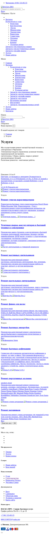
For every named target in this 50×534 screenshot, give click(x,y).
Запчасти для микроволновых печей (24, 105)
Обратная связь (12, 496)
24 (4, 187)
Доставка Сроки (12, 482)
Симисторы (15, 36)
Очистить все (6, 423)
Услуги (8, 107)
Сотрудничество (12, 478)
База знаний (10, 467)
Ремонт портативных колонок (16, 378)
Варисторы (14, 34)
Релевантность (35, 177)
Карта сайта (10, 500)
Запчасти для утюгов (18, 98)
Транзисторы (15, 32)
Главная (9, 63)
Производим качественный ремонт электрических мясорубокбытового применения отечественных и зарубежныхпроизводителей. (21, 334)
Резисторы (14, 24)
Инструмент (15, 103)
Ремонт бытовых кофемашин (16, 348)
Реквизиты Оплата (13, 480)
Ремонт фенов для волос (13, 304)
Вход (8, 492)
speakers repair (6, 383)
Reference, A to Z (36, 181)
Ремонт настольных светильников (18, 280)
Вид (2, 215)
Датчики (13, 40)
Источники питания (18, 100)
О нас (8, 476)
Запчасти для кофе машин (16, 51)
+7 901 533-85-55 (7, 515)
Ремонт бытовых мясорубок (15, 327)
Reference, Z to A (7, 183)
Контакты (9, 111)
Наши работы (11, 109)
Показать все (13, 187)
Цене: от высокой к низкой (19, 181)
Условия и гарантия (13, 498)
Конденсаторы (16, 26)
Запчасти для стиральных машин (19, 47)
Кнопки (13, 42)
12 (2, 187)
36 (7, 187)
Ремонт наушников (10, 410)
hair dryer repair (7, 309)
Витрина (9, 65)
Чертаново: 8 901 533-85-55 (16, 3)
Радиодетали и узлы (14, 22)
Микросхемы (15, 30)
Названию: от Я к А (25, 179)
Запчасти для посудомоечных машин (20, 49)
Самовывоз (10, 494)
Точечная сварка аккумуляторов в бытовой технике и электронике (23, 226)
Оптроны (14, 38)
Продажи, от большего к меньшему (15, 177)
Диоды (13, 28)
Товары (9, 452)
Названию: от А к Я (9, 179)
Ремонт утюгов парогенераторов (17, 199)
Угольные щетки (16, 44)
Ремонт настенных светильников (17, 255)
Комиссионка (11, 456)
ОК (15, 423)
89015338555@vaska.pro (10, 519)
